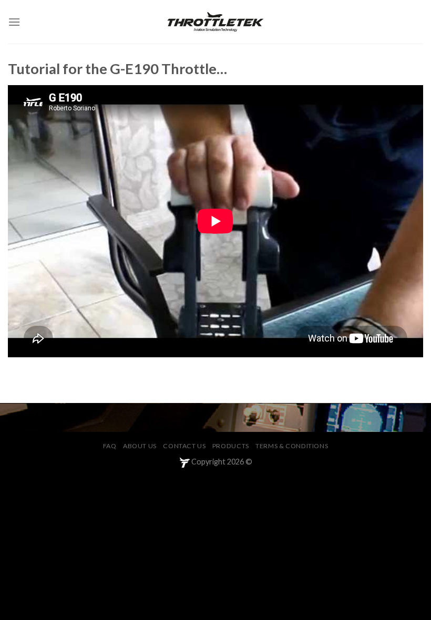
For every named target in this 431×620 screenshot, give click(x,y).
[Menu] (14, 22)
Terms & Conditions (291, 446)
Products (230, 446)
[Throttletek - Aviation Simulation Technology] (215, 22)
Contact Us (184, 446)
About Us (140, 446)
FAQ (110, 446)
